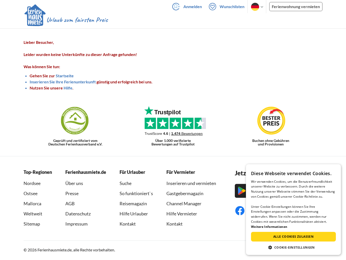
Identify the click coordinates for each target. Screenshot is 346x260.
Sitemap (32, 224)
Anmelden (192, 6)
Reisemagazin (133, 203)
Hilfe (68, 87)
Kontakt (128, 224)
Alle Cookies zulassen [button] (293, 236)
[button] (293, 247)
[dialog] (293, 209)
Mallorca (32, 203)
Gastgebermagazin (184, 193)
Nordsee (32, 183)
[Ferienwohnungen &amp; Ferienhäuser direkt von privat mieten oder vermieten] (66, 20)
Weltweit (33, 213)
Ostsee (30, 193)
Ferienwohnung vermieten (296, 6)
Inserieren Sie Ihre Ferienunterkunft (63, 81)
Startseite (65, 75)
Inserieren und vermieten (191, 183)
